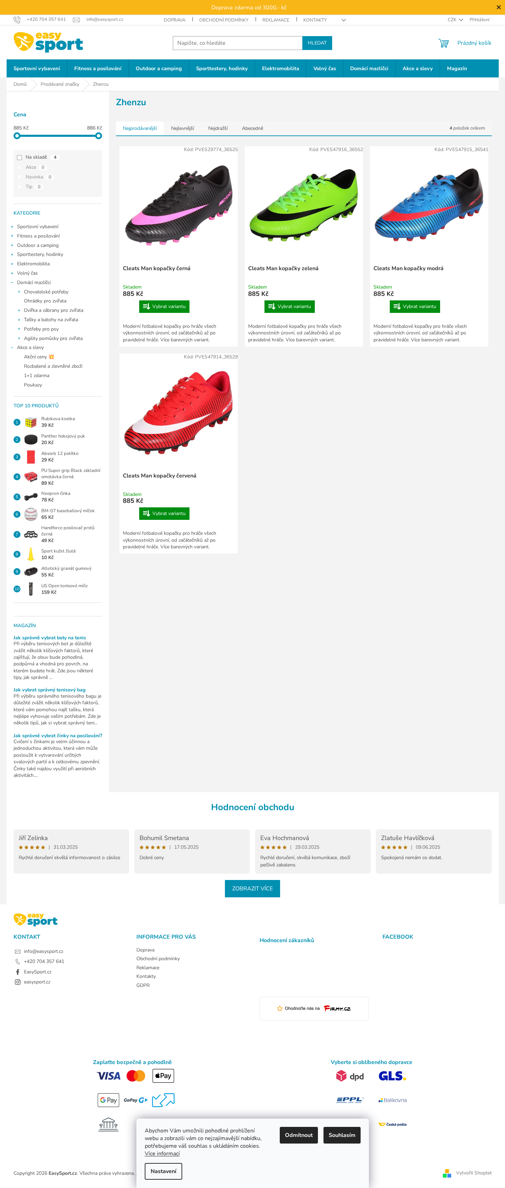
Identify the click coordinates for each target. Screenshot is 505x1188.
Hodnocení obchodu (252, 807)
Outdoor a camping (38, 245)
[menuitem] (37, 68)
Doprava (174, 20)
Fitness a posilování (38, 236)
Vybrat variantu (169, 306)
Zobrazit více (252, 888)
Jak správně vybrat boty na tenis (50, 637)
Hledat (317, 43)
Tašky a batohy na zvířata (51, 319)
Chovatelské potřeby (46, 292)
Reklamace (275, 20)
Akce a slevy (30, 347)
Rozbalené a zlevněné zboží (53, 366)
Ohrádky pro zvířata (45, 301)
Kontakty (315, 20)
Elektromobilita (33, 263)
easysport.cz (37, 982)
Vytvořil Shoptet (474, 1173)
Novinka (38, 177)
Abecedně (252, 128)
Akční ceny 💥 (39, 357)
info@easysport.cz (43, 951)
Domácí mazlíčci (34, 282)
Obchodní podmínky (224, 20)
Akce (35, 167)
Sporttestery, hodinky (40, 254)
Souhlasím (342, 1135)
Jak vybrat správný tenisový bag (49, 689)
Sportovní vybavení (37, 226)
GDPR (143, 985)
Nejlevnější (182, 128)
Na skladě (41, 157)
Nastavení (163, 1171)
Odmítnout (299, 1135)
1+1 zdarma (36, 375)
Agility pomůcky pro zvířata (53, 338)
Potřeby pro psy (41, 329)
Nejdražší (218, 128)
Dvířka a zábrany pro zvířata (53, 310)
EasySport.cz (37, 972)
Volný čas (27, 273)
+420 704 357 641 (44, 961)
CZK (452, 20)
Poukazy (33, 385)
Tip (33, 186)
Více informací (162, 1153)
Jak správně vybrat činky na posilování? (58, 735)
